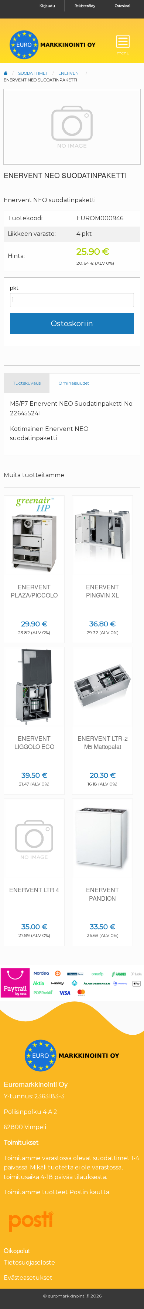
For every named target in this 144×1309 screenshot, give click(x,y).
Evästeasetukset (28, 1277)
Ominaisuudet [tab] (73, 383)
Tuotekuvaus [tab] (27, 383)
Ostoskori (122, 6)
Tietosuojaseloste (29, 1262)
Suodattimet (33, 73)
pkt (14, 288)
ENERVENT (69, 73)
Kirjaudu (47, 6)
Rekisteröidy (85, 6)
